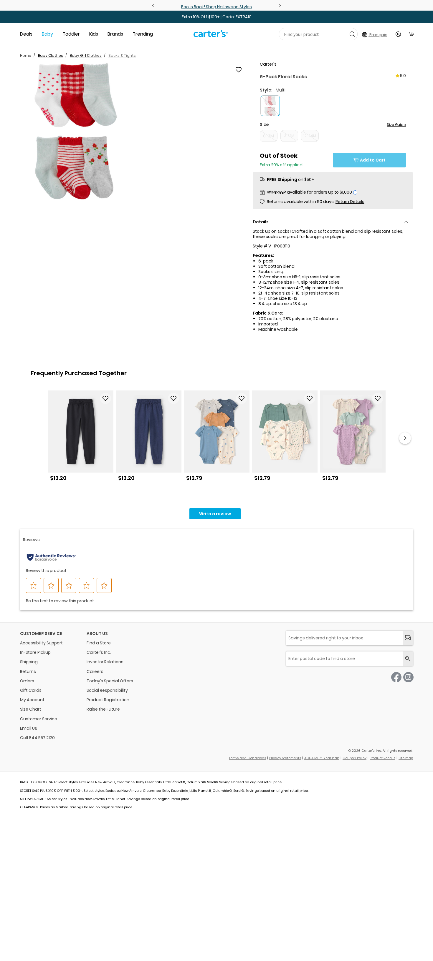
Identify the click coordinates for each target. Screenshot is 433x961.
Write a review (215, 514)
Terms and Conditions (247, 758)
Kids (93, 34)
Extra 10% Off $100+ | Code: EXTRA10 (217, 17)
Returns (28, 671)
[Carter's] (211, 36)
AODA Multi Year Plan (321, 758)
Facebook (396, 677)
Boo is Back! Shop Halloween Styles (216, 7)
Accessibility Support (41, 643)
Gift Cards (31, 690)
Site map (406, 758)
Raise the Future (103, 709)
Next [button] (405, 438)
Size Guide (396, 124)
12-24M (309, 135)
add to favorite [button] (105, 398)
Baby (47, 34)
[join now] (408, 638)
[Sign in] (398, 34)
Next (279, 5)
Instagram (408, 677)
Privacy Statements (285, 758)
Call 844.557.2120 (37, 738)
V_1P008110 (279, 246)
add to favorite (238, 70)
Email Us (28, 728)
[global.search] (408, 658)
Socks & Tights (122, 55)
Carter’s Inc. (99, 652)
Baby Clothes (50, 55)
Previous (154, 5)
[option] (81, 438)
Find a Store (99, 643)
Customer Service (38, 719)
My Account (32, 700)
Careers (95, 671)
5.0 (403, 75)
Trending (143, 34)
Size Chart (30, 709)
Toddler (71, 34)
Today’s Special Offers (110, 681)
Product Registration (108, 700)
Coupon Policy (354, 758)
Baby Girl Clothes (86, 55)
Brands (115, 34)
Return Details (350, 201)
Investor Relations (105, 662)
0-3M (268, 136)
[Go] (352, 34)
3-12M (289, 135)
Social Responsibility (107, 690)
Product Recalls (382, 758)
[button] (76, 131)
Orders (27, 681)
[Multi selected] (270, 106)
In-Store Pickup (35, 652)
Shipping (29, 662)
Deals (26, 34)
